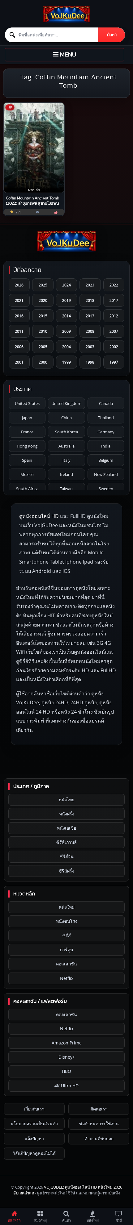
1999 (66, 362)
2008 (90, 331)
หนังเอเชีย (66, 828)
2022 (113, 284)
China (66, 417)
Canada (106, 403)
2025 (43, 284)
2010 (43, 331)
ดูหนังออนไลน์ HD (39, 516)
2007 (113, 331)
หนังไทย (66, 799)
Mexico (27, 474)
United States (27, 403)
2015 (43, 315)
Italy (66, 460)
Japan (27, 417)
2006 (19, 346)
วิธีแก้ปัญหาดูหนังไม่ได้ (34, 1153)
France (27, 432)
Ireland (66, 474)
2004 (66, 346)
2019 (66, 300)
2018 (90, 300)
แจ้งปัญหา (34, 1138)
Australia (66, 446)
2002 (113, 346)
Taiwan (66, 488)
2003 (90, 346)
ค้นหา (112, 35)
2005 (43, 346)
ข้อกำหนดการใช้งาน (99, 1124)
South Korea (66, 432)
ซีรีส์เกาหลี (66, 842)
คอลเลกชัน (66, 964)
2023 (90, 284)
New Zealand (106, 474)
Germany (105, 432)
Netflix (66, 978)
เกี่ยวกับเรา (34, 1109)
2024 (66, 284)
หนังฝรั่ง (66, 814)
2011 (19, 331)
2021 (19, 300)
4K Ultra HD (66, 1086)
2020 (43, 300)
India (105, 446)
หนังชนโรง (66, 921)
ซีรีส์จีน (67, 856)
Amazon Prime (67, 1043)
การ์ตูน (66, 949)
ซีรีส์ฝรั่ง (66, 871)
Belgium (105, 460)
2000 (43, 362)
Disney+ (66, 1057)
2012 (113, 315)
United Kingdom (66, 403)
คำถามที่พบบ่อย (99, 1138)
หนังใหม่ (67, 907)
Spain (27, 460)
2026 (19, 284)
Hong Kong (27, 446)
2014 (66, 315)
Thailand (106, 417)
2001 (19, 362)
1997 (113, 362)
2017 (113, 300)
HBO (66, 1071)
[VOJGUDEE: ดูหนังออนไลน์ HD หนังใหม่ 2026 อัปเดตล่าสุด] (66, 14)
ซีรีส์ (66, 935)
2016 (19, 315)
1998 (90, 362)
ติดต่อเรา (99, 1109)
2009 (66, 331)
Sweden (106, 488)
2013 (90, 315)
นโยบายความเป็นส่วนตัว (34, 1124)
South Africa (27, 488)
